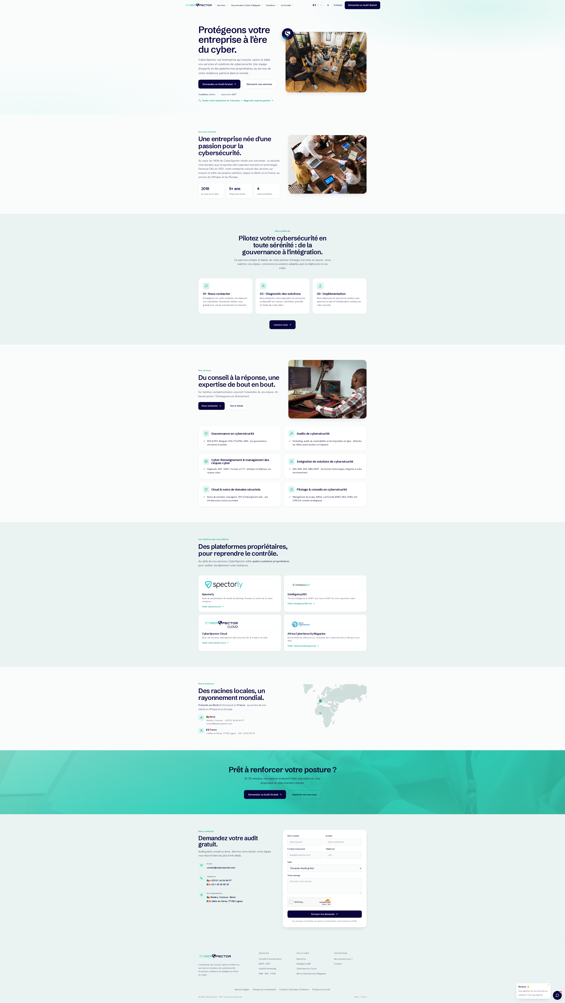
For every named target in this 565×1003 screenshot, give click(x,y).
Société (329, 836)
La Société (286, 5)
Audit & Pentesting (267, 968)
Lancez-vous (281, 324)
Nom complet (293, 836)
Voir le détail (236, 405)
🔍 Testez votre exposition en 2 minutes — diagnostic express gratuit (234, 100)
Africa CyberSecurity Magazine (311, 973)
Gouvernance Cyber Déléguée (245, 5)
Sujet (290, 862)
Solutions (270, 5)
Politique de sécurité (321, 989)
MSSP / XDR (264, 963)
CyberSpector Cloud (306, 968)
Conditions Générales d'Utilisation (294, 989)
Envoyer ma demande (322, 914)
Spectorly (301, 958)
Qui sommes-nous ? (343, 958)
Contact (338, 5)
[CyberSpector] (199, 5)
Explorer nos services (304, 794)
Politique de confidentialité (264, 989)
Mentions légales (242, 989)
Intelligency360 (303, 963)
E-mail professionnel (296, 849)
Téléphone (330, 849)
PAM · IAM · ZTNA (267, 973)
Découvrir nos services (259, 84)
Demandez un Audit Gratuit (362, 5)
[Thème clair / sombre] (328, 5)
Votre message (294, 875)
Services (221, 5)
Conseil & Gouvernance (270, 958)
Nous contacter (210, 405)
